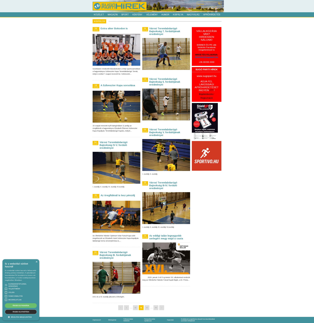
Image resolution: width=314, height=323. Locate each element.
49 (156, 308)
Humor (165, 14)
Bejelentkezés (206, 94)
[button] (21, 317)
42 (147, 308)
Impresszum (97, 320)
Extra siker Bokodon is (114, 28)
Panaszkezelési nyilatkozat (149, 320)
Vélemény (152, 14)
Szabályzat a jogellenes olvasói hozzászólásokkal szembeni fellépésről (198, 320)
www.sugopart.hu (206, 76)
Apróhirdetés (211, 14)
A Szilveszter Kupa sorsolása (118, 85)
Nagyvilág (193, 14)
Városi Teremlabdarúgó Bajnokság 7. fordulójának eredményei (164, 31)
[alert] (20, 290)
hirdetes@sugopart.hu (206, 57)
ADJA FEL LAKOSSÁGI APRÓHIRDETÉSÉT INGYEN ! (207, 86)
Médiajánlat (112, 320)
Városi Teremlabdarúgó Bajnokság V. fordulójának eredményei (164, 132)
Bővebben (18, 280)
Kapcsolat (170, 320)
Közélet (99, 14)
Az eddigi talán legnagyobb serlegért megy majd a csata (166, 237)
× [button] (36, 262)
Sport (125, 14)
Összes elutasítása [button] (21, 312)
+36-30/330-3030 (206, 62)
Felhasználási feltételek (128, 320)
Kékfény (137, 14)
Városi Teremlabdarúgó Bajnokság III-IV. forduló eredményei (163, 185)
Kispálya (178, 14)
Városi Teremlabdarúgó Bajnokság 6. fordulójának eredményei (164, 82)
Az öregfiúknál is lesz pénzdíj (118, 195)
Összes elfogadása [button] (21, 305)
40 (135, 308)
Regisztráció (207, 98)
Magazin (113, 14)
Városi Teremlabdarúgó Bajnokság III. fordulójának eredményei (115, 255)
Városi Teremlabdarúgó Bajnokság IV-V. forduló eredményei (114, 145)
